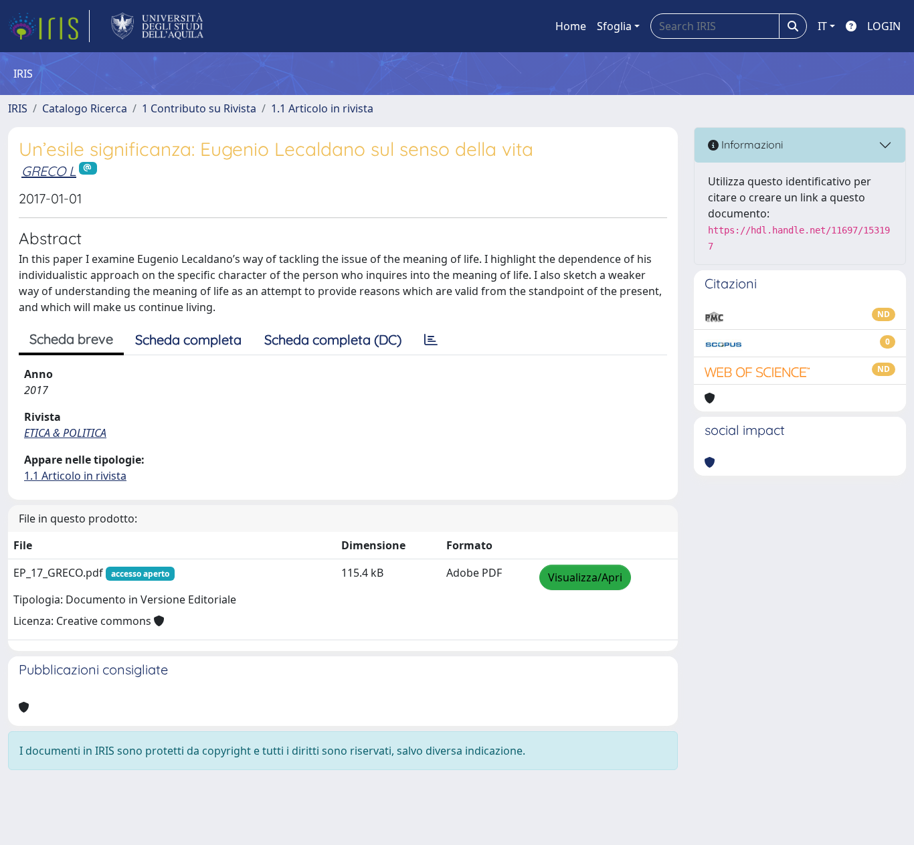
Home (570, 26)
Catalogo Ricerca (84, 108)
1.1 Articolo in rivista (322, 108)
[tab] (431, 340)
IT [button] (822, 26)
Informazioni (751, 144)
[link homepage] (49, 26)
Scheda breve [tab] (71, 339)
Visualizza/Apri (585, 577)
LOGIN (884, 26)
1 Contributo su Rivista (199, 108)
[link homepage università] (157, 26)
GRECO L (48, 171)
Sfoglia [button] (614, 26)
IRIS (17, 108)
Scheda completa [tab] (188, 339)
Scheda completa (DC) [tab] (332, 339)
